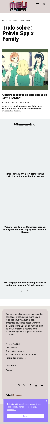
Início (4, 21)
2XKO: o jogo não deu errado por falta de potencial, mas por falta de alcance (25, 283)
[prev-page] (22, 291)
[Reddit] (36, 385)
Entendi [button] (26, 416)
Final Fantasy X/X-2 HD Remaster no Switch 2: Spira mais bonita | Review (25, 175)
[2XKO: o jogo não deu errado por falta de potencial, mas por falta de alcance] (25, 258)
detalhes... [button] (11, 410)
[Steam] (42, 385)
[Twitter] (24, 385)
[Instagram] (18, 385)
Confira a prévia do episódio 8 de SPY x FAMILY (24, 96)
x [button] (46, 401)
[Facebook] (30, 385)
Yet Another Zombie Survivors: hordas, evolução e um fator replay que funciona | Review (25, 229)
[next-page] (27, 291)
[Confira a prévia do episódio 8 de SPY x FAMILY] (25, 69)
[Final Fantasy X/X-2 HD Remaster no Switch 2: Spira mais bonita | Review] (25, 149)
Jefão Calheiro (8, 103)
